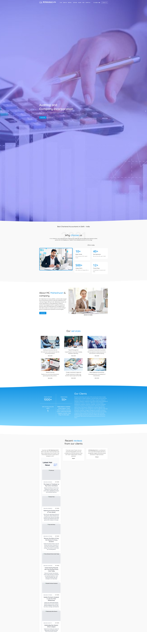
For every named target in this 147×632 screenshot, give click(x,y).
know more (42, 313)
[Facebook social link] (93, 2)
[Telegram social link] (99, 2)
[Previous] (1, 111)
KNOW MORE (42, 117)
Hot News (57, 508)
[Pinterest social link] (96, 2)
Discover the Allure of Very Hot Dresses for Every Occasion (51, 540)
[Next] (145, 111)
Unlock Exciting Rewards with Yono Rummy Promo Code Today (51, 569)
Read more (50, 355)
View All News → (55, 465)
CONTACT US (104, 2)
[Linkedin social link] (98, 2)
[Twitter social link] (95, 2)
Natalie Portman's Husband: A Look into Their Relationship (51, 598)
